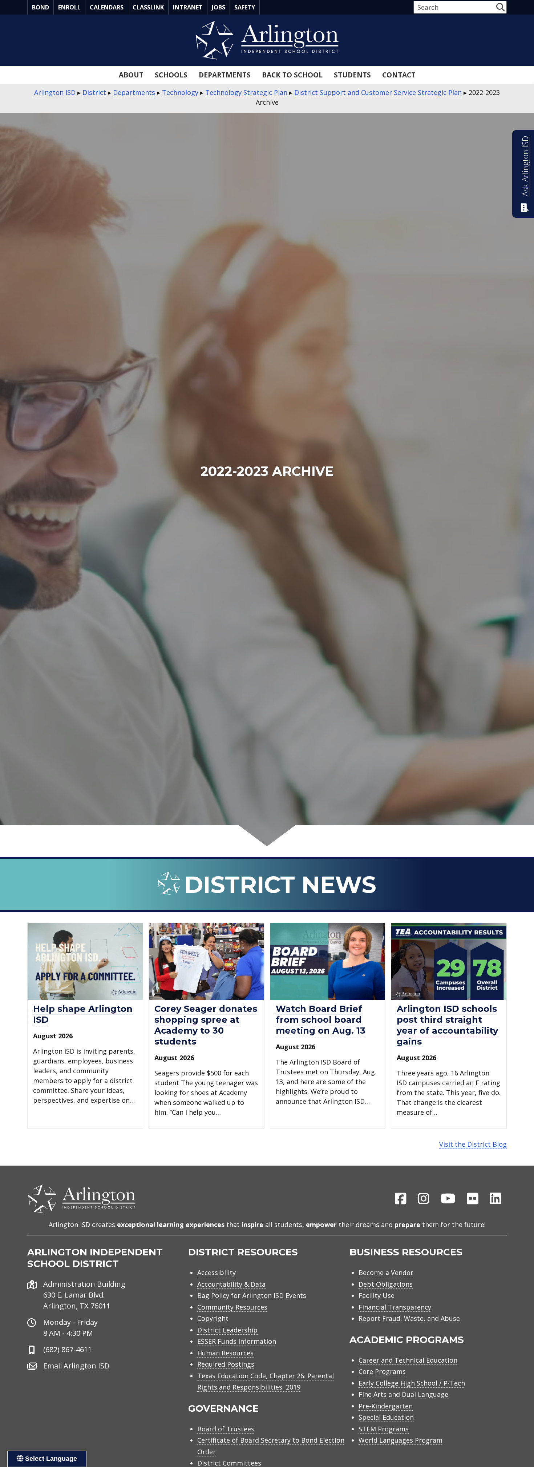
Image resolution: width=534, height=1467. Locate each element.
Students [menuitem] (352, 75)
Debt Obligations (386, 1284)
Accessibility (216, 1272)
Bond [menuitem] (40, 7)
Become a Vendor (386, 1272)
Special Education (386, 1417)
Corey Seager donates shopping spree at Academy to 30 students (205, 1025)
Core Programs (382, 1371)
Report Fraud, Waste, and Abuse (409, 1318)
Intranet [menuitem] (188, 7)
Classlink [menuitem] (148, 7)
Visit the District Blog (473, 1144)
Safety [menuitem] (244, 7)
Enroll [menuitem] (69, 7)
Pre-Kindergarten (386, 1406)
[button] (500, 7)
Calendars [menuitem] (107, 7)
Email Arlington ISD (76, 1366)
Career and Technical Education (408, 1360)
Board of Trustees (225, 1428)
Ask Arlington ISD (525, 166)
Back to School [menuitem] (292, 75)
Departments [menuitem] (225, 75)
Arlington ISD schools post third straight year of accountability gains (447, 1025)
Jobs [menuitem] (218, 7)
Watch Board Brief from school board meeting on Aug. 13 (320, 1019)
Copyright (212, 1318)
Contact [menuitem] (399, 75)
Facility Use (377, 1295)
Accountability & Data (231, 1284)
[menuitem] (400, 1199)
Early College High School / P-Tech (412, 1383)
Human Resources (225, 1352)
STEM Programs (384, 1428)
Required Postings (225, 1364)
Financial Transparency (395, 1307)
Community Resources (232, 1307)
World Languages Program (400, 1440)
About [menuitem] (131, 75)
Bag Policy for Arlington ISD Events (251, 1295)
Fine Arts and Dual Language (403, 1394)
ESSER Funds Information (236, 1341)
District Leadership (227, 1330)
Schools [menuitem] (171, 75)
